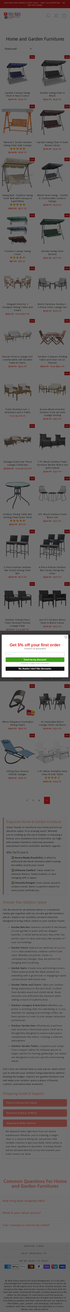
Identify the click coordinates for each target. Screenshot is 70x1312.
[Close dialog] (66, 636)
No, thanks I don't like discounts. (35, 669)
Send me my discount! (35, 659)
